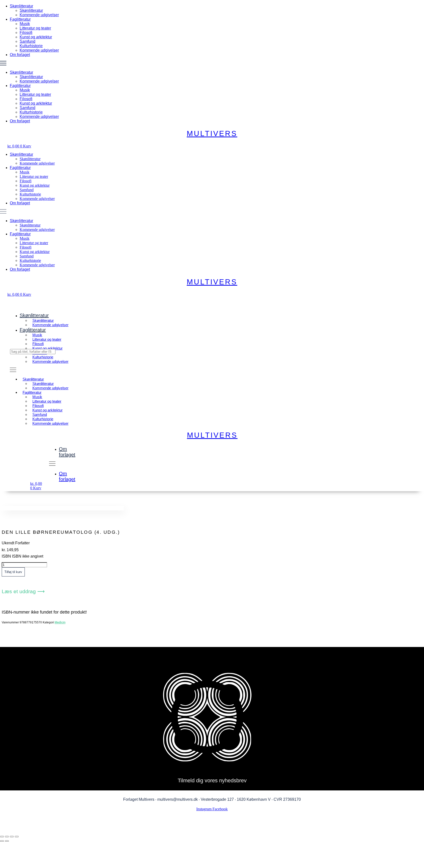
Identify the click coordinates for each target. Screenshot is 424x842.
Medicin (60, 622)
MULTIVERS (212, 133)
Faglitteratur (20, 19)
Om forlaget (20, 55)
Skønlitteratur (21, 6)
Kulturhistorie (31, 46)
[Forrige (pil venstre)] (2, 841)
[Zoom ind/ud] (2, 836)
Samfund (27, 41)
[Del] (12, 836)
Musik (25, 24)
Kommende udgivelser (39, 15)
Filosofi (26, 32)
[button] (212, 63)
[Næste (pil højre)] (7, 841)
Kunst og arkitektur (36, 37)
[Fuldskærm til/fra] (7, 836)
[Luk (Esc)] (17, 836)
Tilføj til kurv (13, 572)
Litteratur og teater (35, 28)
